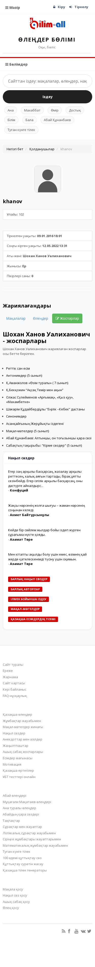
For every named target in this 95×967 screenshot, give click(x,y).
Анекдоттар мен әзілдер (22, 739)
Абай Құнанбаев (57, 120)
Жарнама (10, 677)
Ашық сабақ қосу (16, 901)
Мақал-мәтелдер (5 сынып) (27, 431)
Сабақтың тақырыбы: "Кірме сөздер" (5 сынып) (44, 445)
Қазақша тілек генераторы (25, 870)
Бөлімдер (18, 64)
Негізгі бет (15, 149)
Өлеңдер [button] (40, 318)
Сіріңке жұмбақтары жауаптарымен (32, 839)
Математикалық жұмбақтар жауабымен (35, 845)
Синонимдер (16, 416)
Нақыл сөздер (14, 733)
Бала (29, 120)
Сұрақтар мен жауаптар (22, 826)
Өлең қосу (11, 907)
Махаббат (32, 110)
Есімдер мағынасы (17, 758)
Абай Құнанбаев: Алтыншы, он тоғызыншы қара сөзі (48, 438)
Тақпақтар (11, 820)
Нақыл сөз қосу (15, 895)
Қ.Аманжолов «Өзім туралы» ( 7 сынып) (37, 383)
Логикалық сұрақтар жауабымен (29, 833)
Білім (11, 120)
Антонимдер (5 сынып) (24, 375)
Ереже (8, 670)
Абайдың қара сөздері (21, 814)
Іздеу (48, 96)
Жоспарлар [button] (69, 318)
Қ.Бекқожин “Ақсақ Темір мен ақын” (34, 390)
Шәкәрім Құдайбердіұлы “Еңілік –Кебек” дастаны (45, 409)
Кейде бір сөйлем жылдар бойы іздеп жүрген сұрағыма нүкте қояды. (44, 532)
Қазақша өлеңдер (17, 714)
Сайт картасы (14, 683)
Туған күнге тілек (21, 129)
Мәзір (14, 7)
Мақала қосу (13, 889)
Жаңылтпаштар (15, 745)
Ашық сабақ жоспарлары (23, 751)
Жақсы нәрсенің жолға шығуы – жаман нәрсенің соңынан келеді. (46, 508)
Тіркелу (81, 7)
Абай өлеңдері (14, 795)
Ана (11, 110)
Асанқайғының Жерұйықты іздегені (35, 423)
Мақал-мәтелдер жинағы (23, 727)
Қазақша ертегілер (18, 770)
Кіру (61, 7)
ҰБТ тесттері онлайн (19, 776)
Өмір (55, 110)
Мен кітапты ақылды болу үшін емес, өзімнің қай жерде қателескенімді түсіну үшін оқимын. (47, 556)
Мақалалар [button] (16, 318)
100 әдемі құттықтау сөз (22, 858)
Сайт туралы (13, 664)
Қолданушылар (41, 149)
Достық (75, 110)
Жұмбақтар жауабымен (22, 720)
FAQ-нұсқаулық (15, 695)
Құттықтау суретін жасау (23, 864)
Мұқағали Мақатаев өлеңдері (27, 802)
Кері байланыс (14, 689)
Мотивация (12, 764)
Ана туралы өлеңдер (19, 808)
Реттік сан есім (18, 368)
